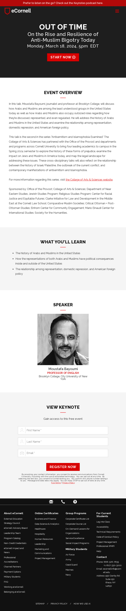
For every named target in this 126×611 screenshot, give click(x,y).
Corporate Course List (76, 524)
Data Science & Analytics (47, 524)
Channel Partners (12, 566)
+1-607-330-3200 (113, 565)
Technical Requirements (108, 532)
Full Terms (56, 483)
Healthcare (40, 529)
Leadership (40, 544)
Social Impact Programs (77, 543)
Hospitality (40, 534)
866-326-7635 (111, 562)
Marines (69, 570)
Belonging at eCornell (14, 592)
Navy (68, 575)
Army (68, 559)
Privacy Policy (68, 483)
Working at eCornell (13, 587)
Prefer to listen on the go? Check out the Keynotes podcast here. (63, 3)
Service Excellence (75, 538)
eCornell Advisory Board (16, 528)
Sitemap (40, 603)
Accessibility (102, 527)
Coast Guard (71, 564)
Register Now (63, 467)
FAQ (6, 582)
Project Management (45, 558)
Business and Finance (45, 519)
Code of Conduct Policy (107, 537)
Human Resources (44, 539)
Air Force (70, 554)
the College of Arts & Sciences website (89, 179)
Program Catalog (12, 538)
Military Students (12, 576)
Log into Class (103, 522)
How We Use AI (82, 603)
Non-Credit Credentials (15, 543)
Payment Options (12, 572)
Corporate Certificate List (77, 519)
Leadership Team (12, 533)
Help (98, 551)
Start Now (61, 57)
